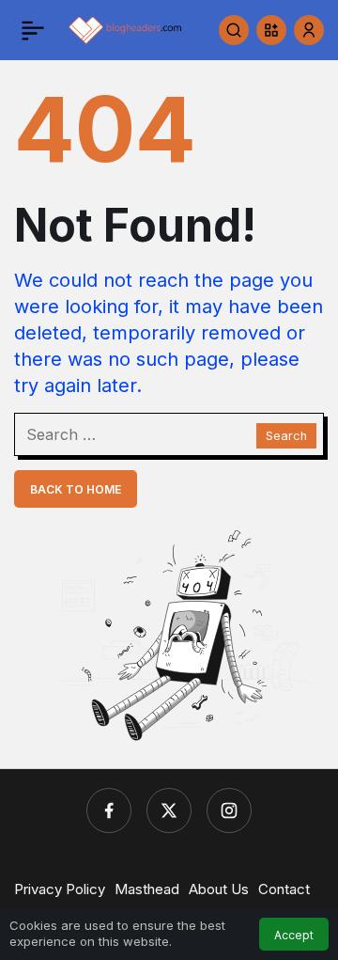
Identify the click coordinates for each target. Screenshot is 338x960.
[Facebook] (108, 810)
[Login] (309, 30)
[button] (271, 30)
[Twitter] (169, 810)
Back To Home (75, 489)
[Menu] (33, 30)
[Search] (234, 30)
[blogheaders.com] (125, 28)
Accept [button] (294, 935)
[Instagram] (229, 810)
